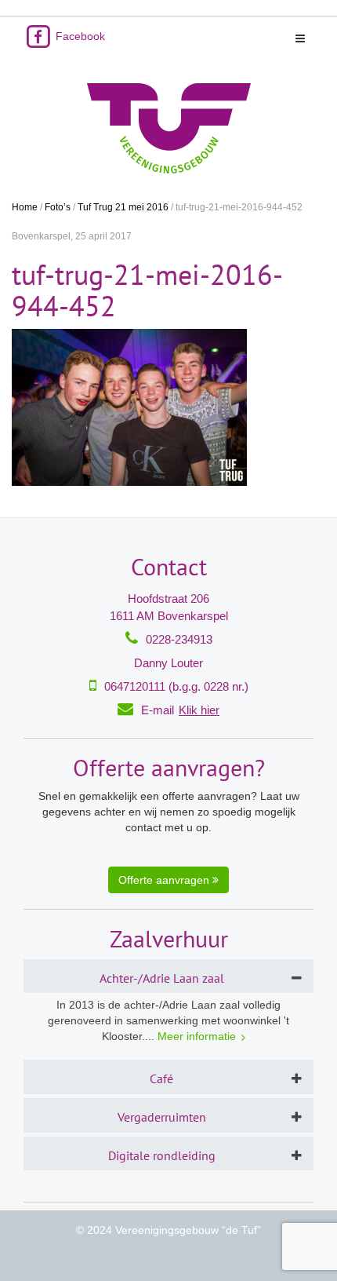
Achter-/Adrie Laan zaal (162, 978)
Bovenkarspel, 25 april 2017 (72, 236)
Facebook (79, 36)
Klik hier (199, 710)
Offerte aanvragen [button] (165, 880)
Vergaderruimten (162, 1117)
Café (161, 1078)
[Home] (168, 128)
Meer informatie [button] (197, 1036)
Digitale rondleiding (162, 1155)
